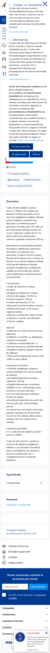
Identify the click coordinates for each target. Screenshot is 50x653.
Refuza (36, 154)
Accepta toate (19, 154)
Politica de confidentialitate (30, 140)
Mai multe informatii (18, 31)
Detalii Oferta (32, 650)
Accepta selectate (21, 146)
